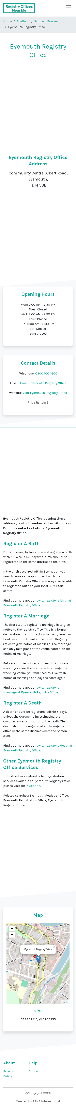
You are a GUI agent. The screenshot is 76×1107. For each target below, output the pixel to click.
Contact (34, 1071)
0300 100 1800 (46, 373)
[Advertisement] (38, 102)
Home (7, 21)
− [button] (12, 934)
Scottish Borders (46, 21)
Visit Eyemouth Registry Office (44, 393)
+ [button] (12, 928)
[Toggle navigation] (69, 7)
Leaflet (65, 1002)
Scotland (23, 21)
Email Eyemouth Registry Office (43, 383)
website (34, 786)
